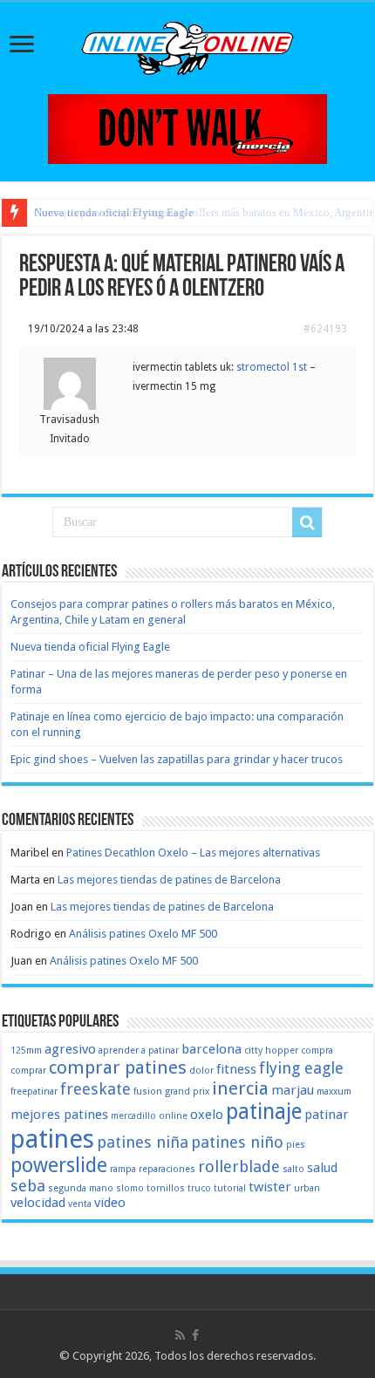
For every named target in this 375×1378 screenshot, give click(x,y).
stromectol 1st (271, 367)
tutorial (230, 1188)
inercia (240, 1088)
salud (322, 1168)
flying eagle (301, 1068)
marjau (292, 1090)
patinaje (264, 1111)
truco (199, 1188)
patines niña (142, 1142)
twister (270, 1187)
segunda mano (80, 1188)
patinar (326, 1114)
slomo (130, 1188)
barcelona (211, 1049)
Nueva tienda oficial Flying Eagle (90, 646)
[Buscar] (307, 522)
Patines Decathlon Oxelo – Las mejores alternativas (193, 852)
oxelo (206, 1114)
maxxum (334, 1091)
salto (293, 1169)
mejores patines (59, 1114)
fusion (147, 1091)
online (173, 1116)
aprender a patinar (139, 1050)
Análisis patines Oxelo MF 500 (143, 933)
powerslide (58, 1165)
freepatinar (34, 1091)
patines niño (237, 1142)
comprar (28, 1070)
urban (307, 1188)
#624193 (325, 329)
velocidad (37, 1203)
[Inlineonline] (187, 45)
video (110, 1203)
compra (317, 1050)
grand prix (187, 1091)
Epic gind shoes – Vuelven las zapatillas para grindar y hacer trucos (176, 759)
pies (295, 1144)
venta (80, 1204)
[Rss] (180, 1335)
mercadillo (133, 1116)
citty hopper (271, 1050)
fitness (236, 1069)
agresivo (70, 1049)
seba (27, 1186)
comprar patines (118, 1067)
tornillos (166, 1188)
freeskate (95, 1089)
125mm (26, 1050)
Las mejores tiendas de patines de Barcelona (169, 879)
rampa (123, 1169)
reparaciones (167, 1169)
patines (52, 1139)
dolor (201, 1070)
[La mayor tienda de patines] (187, 127)
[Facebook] (195, 1335)
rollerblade (239, 1166)
